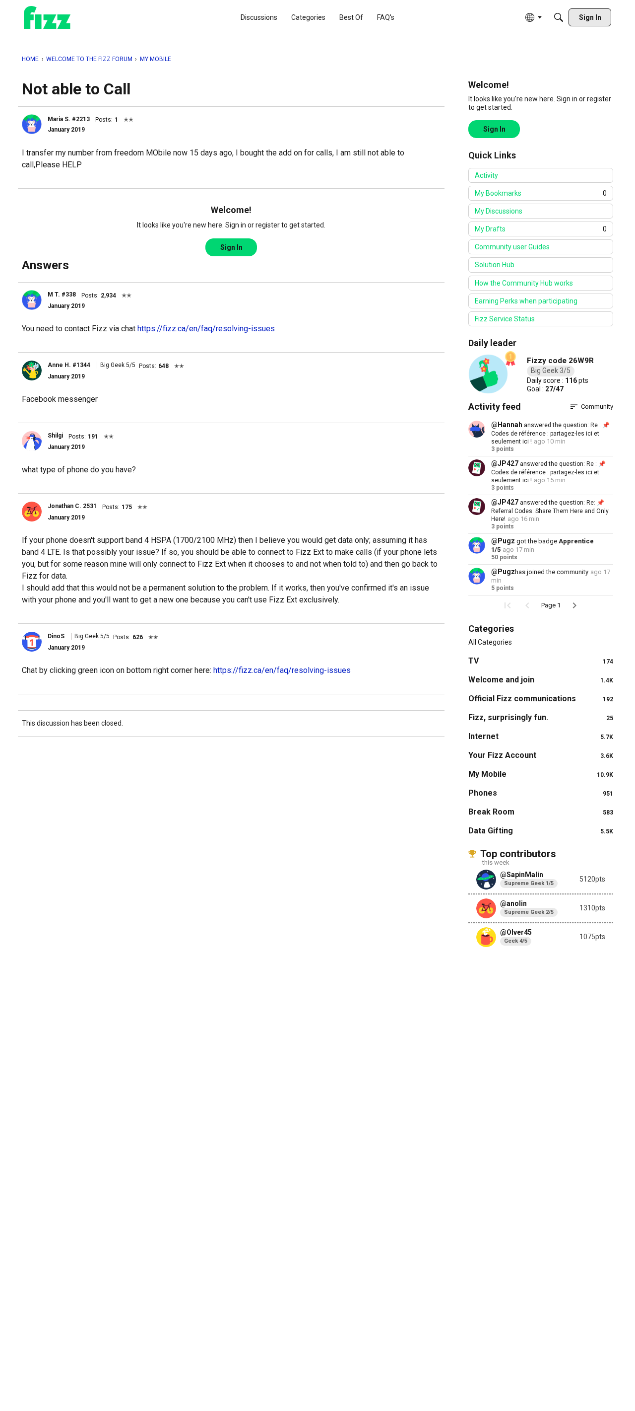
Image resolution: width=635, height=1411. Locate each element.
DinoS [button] (56, 636)
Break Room (540, 812)
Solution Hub (494, 265)
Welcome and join (540, 679)
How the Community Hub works (524, 283)
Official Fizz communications (540, 698)
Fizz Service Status (505, 319)
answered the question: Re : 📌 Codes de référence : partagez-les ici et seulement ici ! (550, 433)
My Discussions (498, 211)
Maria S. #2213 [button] (69, 119)
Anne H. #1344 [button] (69, 365)
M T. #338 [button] (62, 294)
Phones (540, 793)
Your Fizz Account (540, 755)
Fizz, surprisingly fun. (540, 717)
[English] (47, 17)
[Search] (559, 17)
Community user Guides (512, 247)
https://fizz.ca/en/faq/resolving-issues (206, 328)
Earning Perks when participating (526, 301)
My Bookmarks (541, 193)
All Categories (490, 642)
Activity (486, 175)
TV (540, 661)
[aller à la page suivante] (574, 605)
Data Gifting (540, 830)
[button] (32, 124)
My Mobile (540, 774)
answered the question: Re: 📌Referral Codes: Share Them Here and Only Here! (550, 510)
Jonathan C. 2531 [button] (72, 506)
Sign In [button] (231, 247)
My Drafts (541, 229)
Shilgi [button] (55, 435)
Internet (540, 736)
